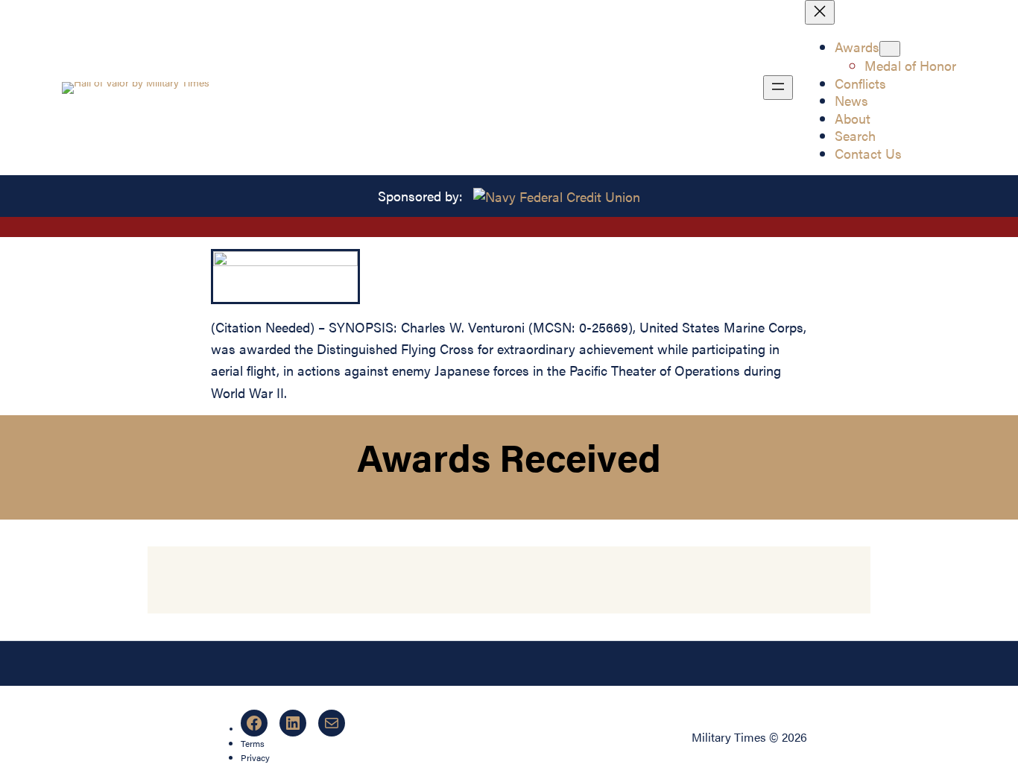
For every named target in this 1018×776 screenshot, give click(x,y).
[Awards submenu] (889, 49)
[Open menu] (778, 87)
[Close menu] (820, 12)
